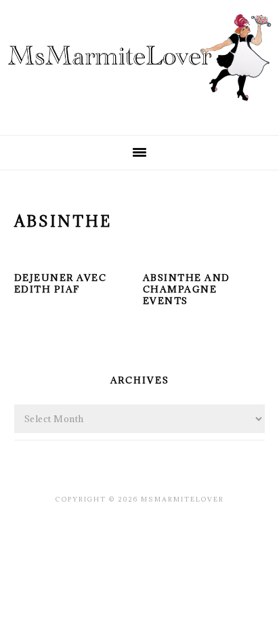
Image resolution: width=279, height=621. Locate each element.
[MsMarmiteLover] (139, 112)
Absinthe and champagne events (186, 289)
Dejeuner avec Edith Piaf (60, 283)
